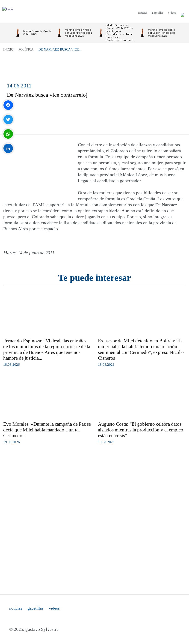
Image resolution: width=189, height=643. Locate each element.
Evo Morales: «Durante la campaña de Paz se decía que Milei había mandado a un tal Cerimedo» (47, 429)
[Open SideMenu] (182, 13)
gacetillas (35, 608)
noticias (15, 608)
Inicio (8, 49)
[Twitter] (8, 119)
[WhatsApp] (8, 134)
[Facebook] (8, 105)
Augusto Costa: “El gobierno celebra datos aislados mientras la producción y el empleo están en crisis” (140, 429)
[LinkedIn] (8, 148)
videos (54, 608)
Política (25, 49)
